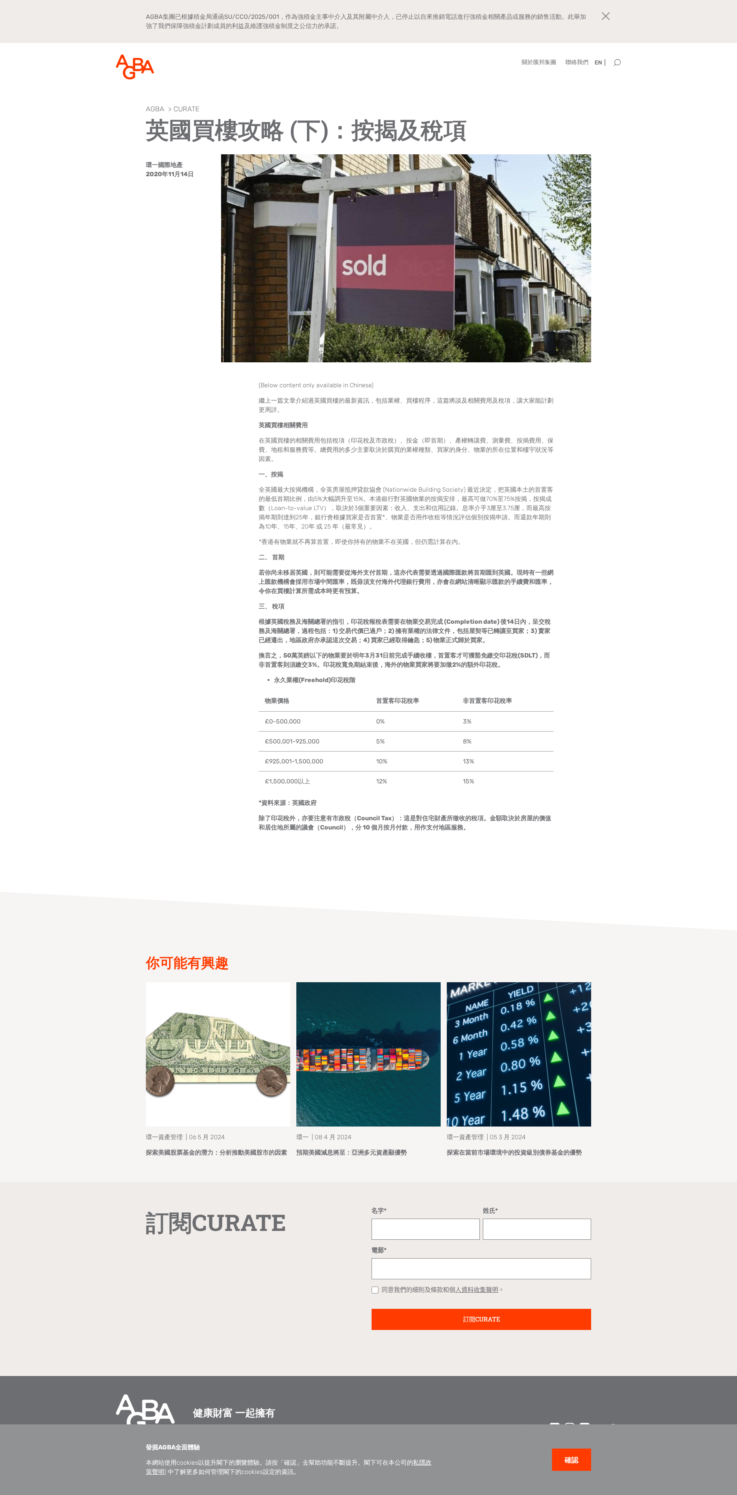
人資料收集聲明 (476, 1289)
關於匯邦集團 (539, 62)
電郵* (379, 1250)
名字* (379, 1210)
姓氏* (490, 1210)
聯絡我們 (576, 62)
